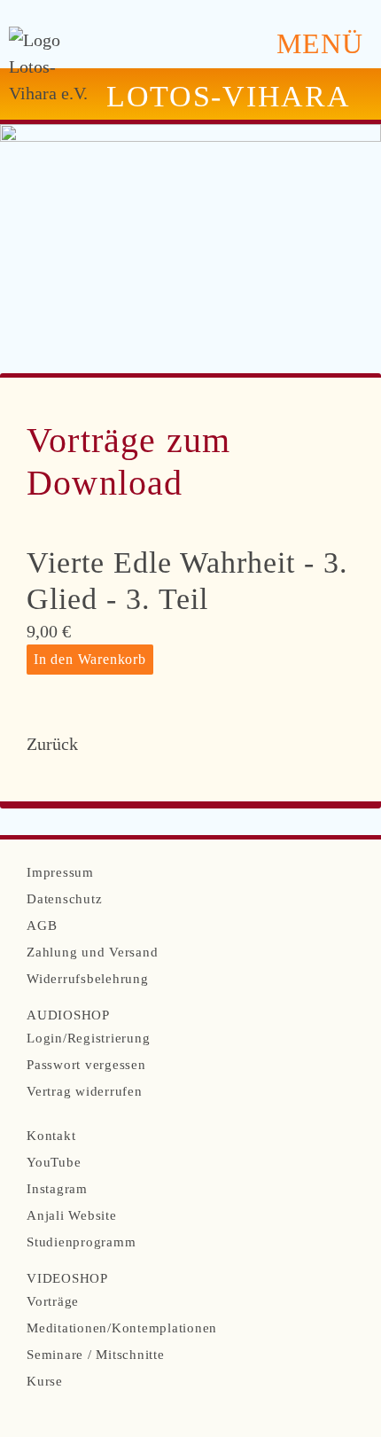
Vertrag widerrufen (85, 1091)
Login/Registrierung (88, 1038)
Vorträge (53, 1301)
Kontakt (51, 1136)
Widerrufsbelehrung (88, 979)
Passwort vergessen (86, 1065)
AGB (42, 925)
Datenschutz (64, 899)
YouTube (54, 1162)
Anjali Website (72, 1215)
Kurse (45, 1381)
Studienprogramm (81, 1242)
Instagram (57, 1189)
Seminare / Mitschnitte (96, 1354)
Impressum (60, 872)
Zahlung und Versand (92, 952)
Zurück (52, 744)
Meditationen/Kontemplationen (122, 1328)
